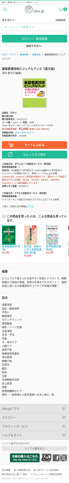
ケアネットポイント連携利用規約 (46, 474)
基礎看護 (24, 54)
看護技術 (36, 54)
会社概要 (6, 469)
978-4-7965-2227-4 (24, 132)
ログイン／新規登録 (35, 39)
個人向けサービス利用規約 (46, 469)
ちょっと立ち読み (34, 154)
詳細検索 (61, 20)
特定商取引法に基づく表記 (14, 474)
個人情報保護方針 (22, 469)
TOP (4, 54)
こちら (30, 206)
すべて (13, 54)
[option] (11, 240)
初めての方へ (34, 45)
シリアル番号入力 (34, 448)
